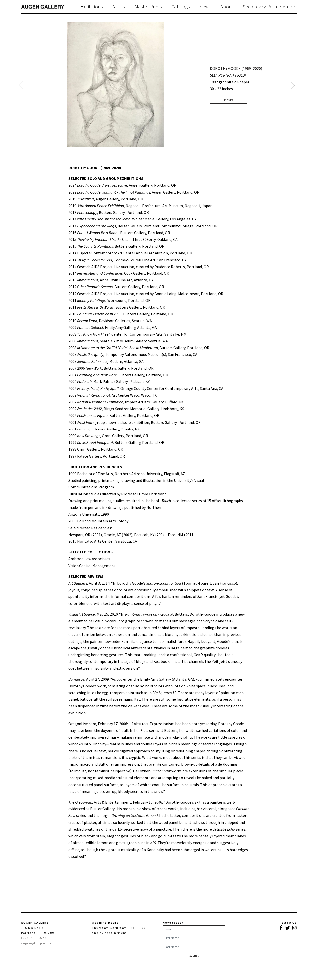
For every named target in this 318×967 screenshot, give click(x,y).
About (226, 7)
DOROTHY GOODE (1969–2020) (236, 68)
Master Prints (148, 7)
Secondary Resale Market (270, 7)
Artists (118, 7)
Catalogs (180, 7)
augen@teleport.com (38, 943)
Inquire (228, 100)
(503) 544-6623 (34, 938)
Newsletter (173, 922)
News (205, 7)
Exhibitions (92, 7)
